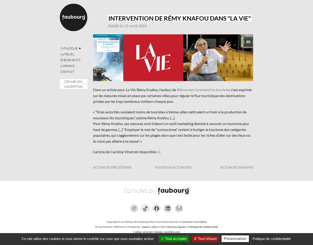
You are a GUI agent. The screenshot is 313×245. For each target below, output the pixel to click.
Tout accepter (175, 239)
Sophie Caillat (149, 226)
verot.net (148, 231)
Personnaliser (235, 239)
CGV (162, 226)
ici (158, 152)
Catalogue (70, 48)
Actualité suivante (236, 167)
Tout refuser (207, 239)
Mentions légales (176, 226)
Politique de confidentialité (203, 226)
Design (159, 231)
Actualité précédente (112, 167)
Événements (70, 60)
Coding (137, 231)
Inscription (73, 86)
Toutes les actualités (173, 167)
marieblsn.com (172, 231)
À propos (67, 66)
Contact (67, 72)
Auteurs (67, 54)
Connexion (73, 81)
